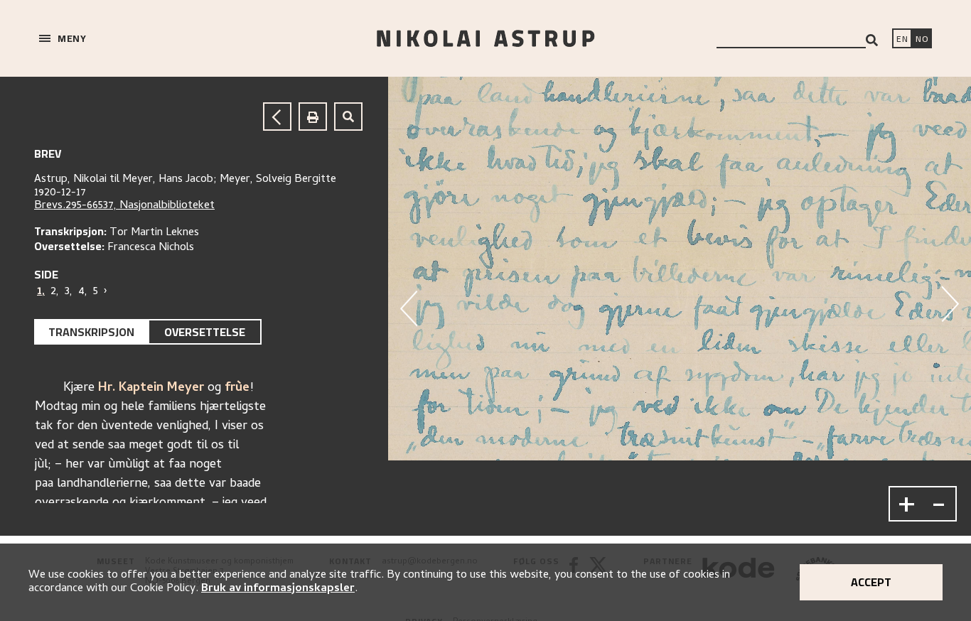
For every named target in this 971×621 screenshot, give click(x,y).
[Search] (872, 40)
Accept (871, 582)
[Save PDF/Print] (313, 116)
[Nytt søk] (348, 116)
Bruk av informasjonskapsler (278, 589)
